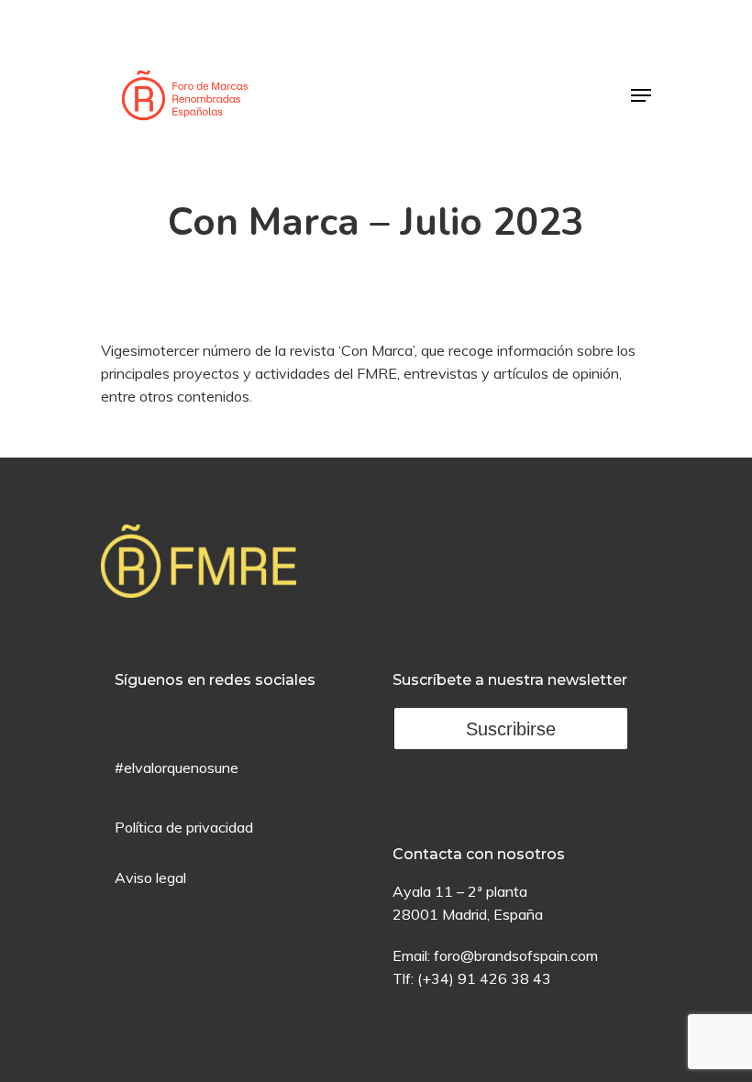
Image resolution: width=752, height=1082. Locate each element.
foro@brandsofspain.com (516, 955)
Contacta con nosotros (479, 854)
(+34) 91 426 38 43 (484, 978)
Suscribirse (511, 729)
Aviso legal (150, 877)
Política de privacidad (184, 827)
